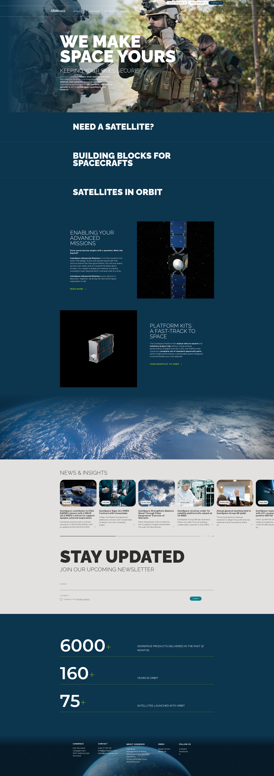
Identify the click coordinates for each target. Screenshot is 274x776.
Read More (76, 289)
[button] (208, 11)
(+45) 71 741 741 (104, 748)
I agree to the (76, 599)
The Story (130, 749)
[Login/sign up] (221, 11)
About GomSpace (135, 744)
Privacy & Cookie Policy (136, 759)
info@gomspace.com (107, 751)
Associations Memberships (138, 754)
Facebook (183, 752)
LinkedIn (183, 749)
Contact (215, 3)
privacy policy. (83, 599)
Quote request (176, 3)
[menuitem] (138, 749)
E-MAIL (64, 584)
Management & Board (136, 752)
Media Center (164, 749)
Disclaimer (131, 757)
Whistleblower (133, 762)
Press (161, 744)
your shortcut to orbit (164, 364)
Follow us (185, 744)
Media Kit (162, 752)
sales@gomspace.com (108, 753)
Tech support (197, 3)
